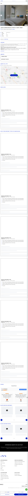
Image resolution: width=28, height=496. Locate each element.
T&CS (26, 484)
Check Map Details (14, 75)
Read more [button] (7, 397)
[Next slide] (26, 15)
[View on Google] (7, 400)
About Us (2, 461)
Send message (7, 494)
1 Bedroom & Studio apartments (20, 461)
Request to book (20, 494)
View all (16, 465)
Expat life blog (3, 465)
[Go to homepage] (14, 456)
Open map (13, 29)
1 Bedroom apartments (4, 475)
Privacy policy (24, 486)
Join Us (2, 467)
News (1, 468)
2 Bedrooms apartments (4, 476)
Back (1, 3)
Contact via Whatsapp (18, 475)
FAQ (1, 464)
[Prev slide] (1, 15)
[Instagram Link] (2, 486)
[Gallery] (14, 15)
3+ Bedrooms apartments (19, 464)
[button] (0, 397)
